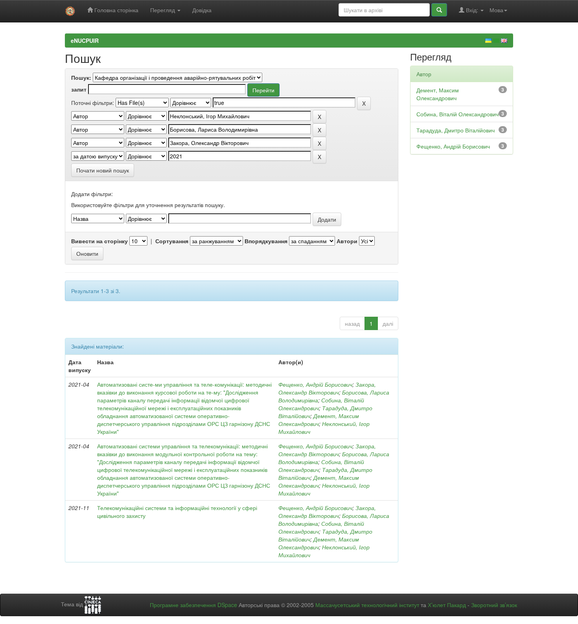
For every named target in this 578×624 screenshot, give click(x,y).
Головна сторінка (115, 10)
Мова (496, 10)
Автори (347, 241)
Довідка (202, 10)
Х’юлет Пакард (447, 605)
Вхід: (472, 10)
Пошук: (81, 77)
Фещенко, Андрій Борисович (315, 384)
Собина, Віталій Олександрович (457, 114)
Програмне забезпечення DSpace (193, 605)
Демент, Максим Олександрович (318, 420)
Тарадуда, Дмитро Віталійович (455, 130)
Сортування (171, 241)
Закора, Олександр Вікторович (327, 388)
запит (79, 89)
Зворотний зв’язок (494, 605)
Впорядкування (266, 241)
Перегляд (163, 10)
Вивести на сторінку (99, 241)
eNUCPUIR (85, 40)
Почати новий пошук (102, 170)
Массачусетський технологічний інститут (367, 605)
